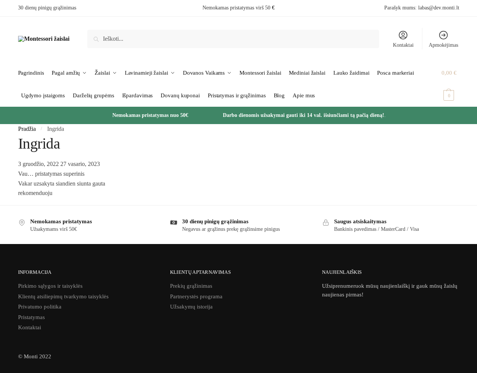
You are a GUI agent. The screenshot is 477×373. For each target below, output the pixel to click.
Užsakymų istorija (191, 307)
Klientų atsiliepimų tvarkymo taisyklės (63, 296)
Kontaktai (403, 45)
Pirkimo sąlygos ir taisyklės (50, 286)
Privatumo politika (39, 307)
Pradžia (27, 129)
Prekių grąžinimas (191, 286)
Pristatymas (31, 317)
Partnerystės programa (196, 296)
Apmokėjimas (443, 45)
